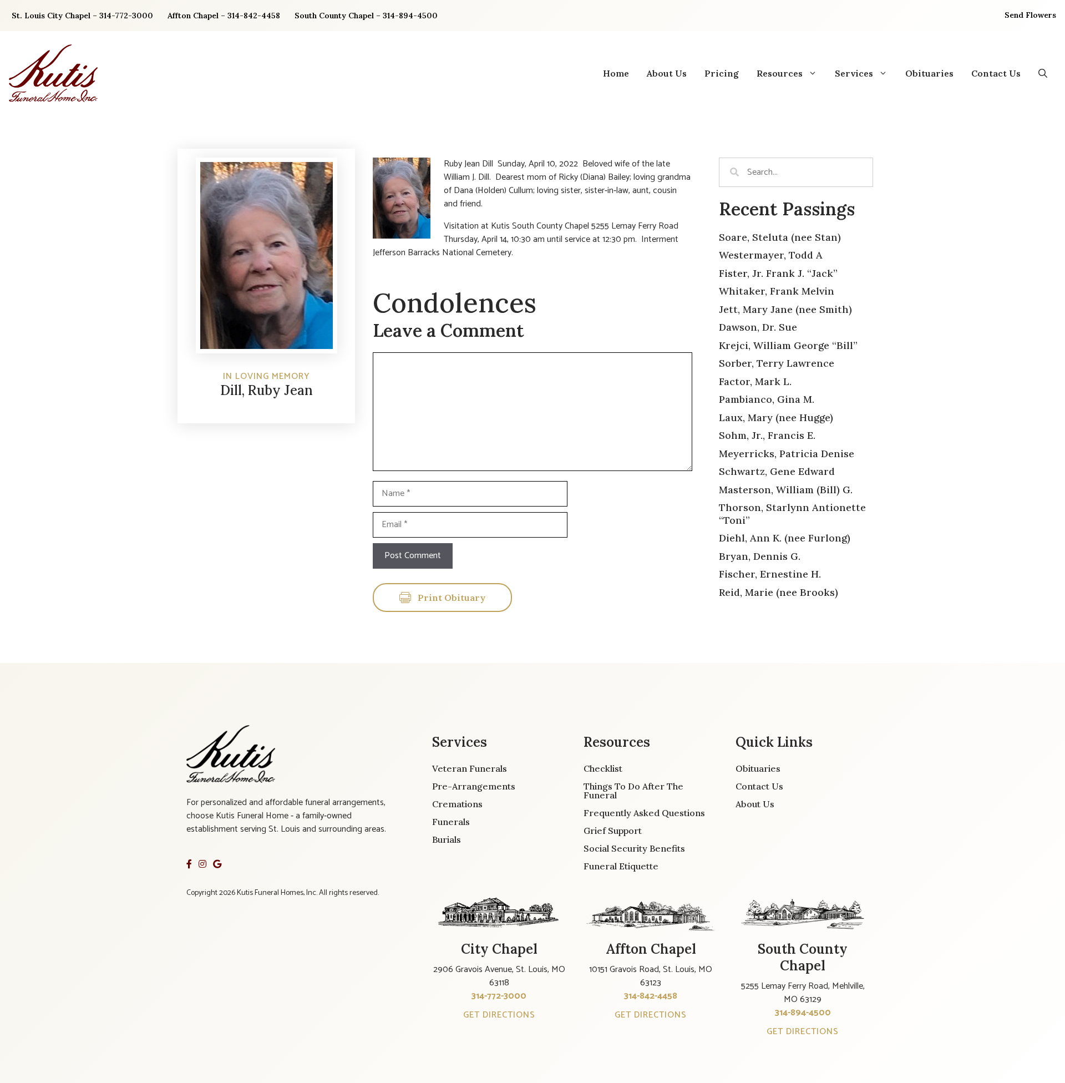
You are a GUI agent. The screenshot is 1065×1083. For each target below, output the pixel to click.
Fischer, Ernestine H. (770, 574)
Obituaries (929, 73)
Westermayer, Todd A (771, 255)
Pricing (721, 73)
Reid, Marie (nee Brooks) (778, 592)
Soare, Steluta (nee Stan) (780, 237)
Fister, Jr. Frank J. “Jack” (778, 273)
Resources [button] (780, 73)
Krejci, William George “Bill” (788, 345)
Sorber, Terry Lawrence (776, 363)
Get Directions (499, 1015)
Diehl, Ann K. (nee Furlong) (784, 538)
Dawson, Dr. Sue (758, 327)
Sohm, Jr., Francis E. (767, 435)
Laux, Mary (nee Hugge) (776, 417)
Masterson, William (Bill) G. (786, 489)
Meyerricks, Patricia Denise (786, 453)
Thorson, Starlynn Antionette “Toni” (792, 514)
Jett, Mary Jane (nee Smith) (785, 309)
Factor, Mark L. (755, 381)
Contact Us (996, 73)
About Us (667, 73)
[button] (1043, 73)
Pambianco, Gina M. (766, 399)
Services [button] (854, 73)
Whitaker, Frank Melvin (776, 291)
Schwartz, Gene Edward (777, 471)
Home (616, 73)
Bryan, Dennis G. (759, 556)
